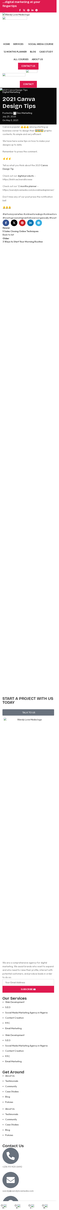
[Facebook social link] (20, 10)
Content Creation (14, 1017)
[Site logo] (16, 14)
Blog (7, 1096)
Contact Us (28, 66)
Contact (28, 84)
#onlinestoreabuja (33, 214)
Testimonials (11, 1081)
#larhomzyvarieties (13, 214)
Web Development (14, 1002)
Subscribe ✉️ (28, 989)
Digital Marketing (11, 92)
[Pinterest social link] (28, 10)
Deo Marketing (24, 113)
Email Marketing (13, 1028)
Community (11, 1086)
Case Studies (12, 1091)
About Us (10, 1075)
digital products (26, 175)
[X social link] (24, 10)
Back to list (8, 234)
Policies (9, 1102)
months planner (28, 186)
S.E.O (7, 1007)
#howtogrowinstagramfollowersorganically (26, 217)
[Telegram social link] (36, 10)
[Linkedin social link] (32, 10)
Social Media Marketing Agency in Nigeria (26, 1012)
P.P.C (7, 1023)
